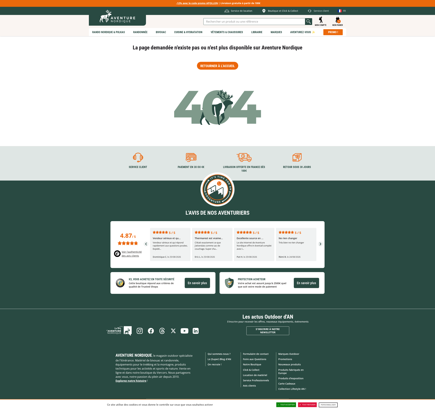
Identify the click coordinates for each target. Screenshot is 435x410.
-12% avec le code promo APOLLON (197, 3)
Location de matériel (255, 375)
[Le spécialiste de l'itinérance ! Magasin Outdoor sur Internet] (117, 16)
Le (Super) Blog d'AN (219, 359)
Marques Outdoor (288, 353)
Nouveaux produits (289, 364)
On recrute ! (215, 364)
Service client (138, 167)
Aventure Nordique (134, 355)
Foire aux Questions (254, 359)
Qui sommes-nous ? (219, 353)
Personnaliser (328, 405)
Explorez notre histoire (131, 381)
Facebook (151, 331)
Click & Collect (251, 369)
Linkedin (196, 331)
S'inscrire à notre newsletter (268, 330)
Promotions (285, 359)
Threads (162, 331)
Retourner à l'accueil (217, 66)
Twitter (173, 331)
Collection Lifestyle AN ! (292, 388)
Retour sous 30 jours (297, 167)
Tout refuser (308, 405)
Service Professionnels (256, 380)
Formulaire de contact (256, 353)
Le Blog (119, 330)
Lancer (308, 21)
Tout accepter (287, 405)
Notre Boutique (252, 364)
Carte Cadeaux (286, 383)
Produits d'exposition (290, 378)
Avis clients (249, 385)
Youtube (184, 331)
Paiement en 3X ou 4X (191, 167)
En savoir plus (197, 283)
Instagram (139, 331)
